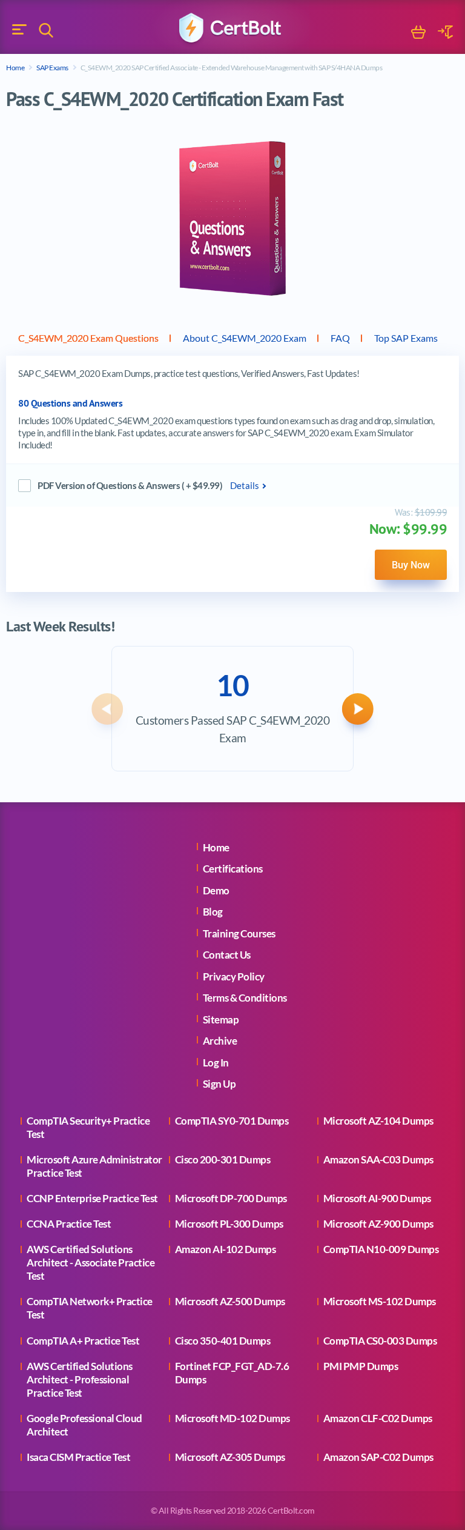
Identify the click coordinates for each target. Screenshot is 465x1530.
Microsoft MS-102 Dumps (379, 1301)
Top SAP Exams (406, 338)
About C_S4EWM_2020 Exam (244, 338)
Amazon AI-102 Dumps (225, 1249)
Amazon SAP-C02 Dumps (378, 1457)
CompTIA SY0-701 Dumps (232, 1120)
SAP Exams (52, 67)
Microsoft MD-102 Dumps (232, 1418)
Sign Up (219, 1083)
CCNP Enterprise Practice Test (92, 1198)
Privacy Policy (234, 976)
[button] (107, 709)
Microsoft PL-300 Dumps (229, 1223)
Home (15, 67)
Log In (216, 1062)
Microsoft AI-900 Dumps (377, 1198)
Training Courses (239, 933)
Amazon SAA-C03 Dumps (378, 1159)
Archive (220, 1040)
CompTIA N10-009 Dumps (381, 1249)
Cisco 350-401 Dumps (223, 1340)
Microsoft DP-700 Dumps (231, 1198)
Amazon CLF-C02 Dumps (377, 1418)
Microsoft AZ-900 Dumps (378, 1223)
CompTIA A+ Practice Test (83, 1340)
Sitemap (221, 1019)
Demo (216, 890)
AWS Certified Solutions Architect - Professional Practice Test (80, 1379)
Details (244, 485)
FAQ (340, 338)
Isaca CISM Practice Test (78, 1457)
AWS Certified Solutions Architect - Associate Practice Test (90, 1262)
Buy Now (411, 564)
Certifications (233, 868)
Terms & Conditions (245, 997)
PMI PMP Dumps (360, 1366)
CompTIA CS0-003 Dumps (380, 1340)
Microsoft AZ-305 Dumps (230, 1457)
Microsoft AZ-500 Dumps (230, 1301)
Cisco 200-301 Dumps (223, 1159)
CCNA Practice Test (69, 1223)
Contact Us (227, 954)
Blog (213, 911)
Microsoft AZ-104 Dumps (378, 1120)
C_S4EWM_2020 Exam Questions (88, 338)
